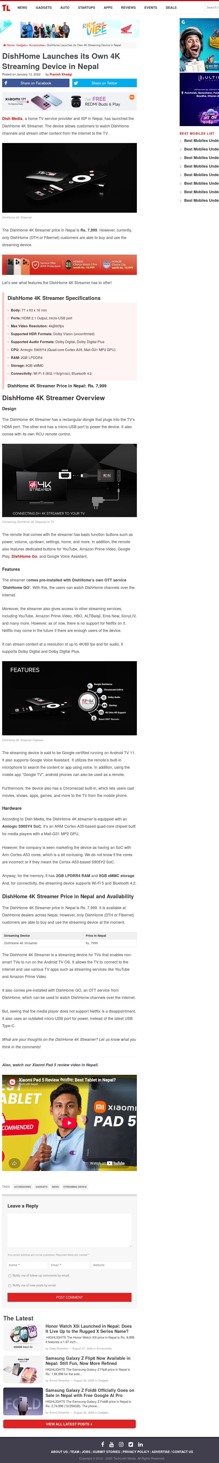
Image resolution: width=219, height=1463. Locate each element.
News (22, 7)
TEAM (74, 1451)
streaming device (75, 1186)
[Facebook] (102, 1444)
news (55, 1186)
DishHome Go (24, 556)
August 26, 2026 (84, 1380)
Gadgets (44, 7)
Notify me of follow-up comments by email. (41, 1275)
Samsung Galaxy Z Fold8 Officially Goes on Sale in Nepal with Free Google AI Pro (90, 1393)
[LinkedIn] (140, 1444)
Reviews (128, 7)
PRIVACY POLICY (136, 1451)
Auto (65, 7)
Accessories (104, 1348)
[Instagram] (121, 1444)
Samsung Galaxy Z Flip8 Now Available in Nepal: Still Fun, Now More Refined (88, 1360)
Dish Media (12, 118)
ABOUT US (59, 1451)
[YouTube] (111, 1444)
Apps (108, 7)
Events (150, 7)
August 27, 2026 (82, 1348)
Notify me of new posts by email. (34, 1285)
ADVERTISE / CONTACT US (172, 1451)
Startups (86, 7)
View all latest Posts (69, 1424)
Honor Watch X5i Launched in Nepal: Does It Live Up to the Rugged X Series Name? (89, 1328)
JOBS (86, 1451)
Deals (171, 7)
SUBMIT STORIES (106, 1451)
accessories (22, 1186)
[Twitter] (131, 1444)
